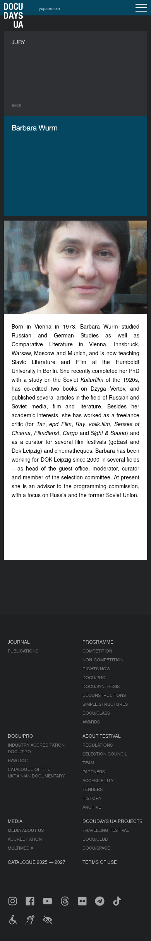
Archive (91, 807)
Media (15, 821)
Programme (97, 641)
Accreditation (25, 839)
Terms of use (99, 861)
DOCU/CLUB (95, 839)
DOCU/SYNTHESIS (101, 686)
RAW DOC (18, 760)
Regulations (97, 745)
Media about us (26, 830)
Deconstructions (104, 695)
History (91, 798)
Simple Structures (105, 704)
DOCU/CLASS (96, 713)
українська (49, 8)
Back (16, 105)
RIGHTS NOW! (97, 668)
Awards (91, 721)
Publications (23, 651)
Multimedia (20, 848)
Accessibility (97, 780)
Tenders (92, 789)
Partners (93, 771)
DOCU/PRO (94, 677)
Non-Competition (103, 659)
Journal (19, 641)
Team (88, 762)
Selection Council (104, 753)
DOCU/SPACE (96, 848)
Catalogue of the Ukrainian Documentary (36, 772)
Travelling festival (105, 830)
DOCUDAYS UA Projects (112, 821)
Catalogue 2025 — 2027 (36, 861)
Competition (97, 651)
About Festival (101, 735)
